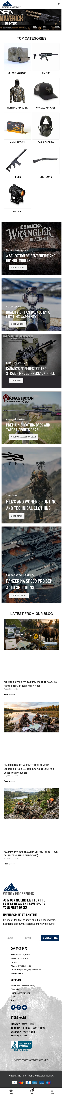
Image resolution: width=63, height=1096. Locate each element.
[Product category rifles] (17, 163)
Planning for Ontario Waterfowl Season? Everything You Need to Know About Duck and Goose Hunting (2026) (29, 768)
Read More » (9, 694)
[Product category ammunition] (17, 129)
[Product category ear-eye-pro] (45, 129)
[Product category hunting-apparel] (17, 94)
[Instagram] (18, 1007)
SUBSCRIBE (50, 938)
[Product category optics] (17, 198)
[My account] (59, 5)
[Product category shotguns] (45, 163)
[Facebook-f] (13, 1007)
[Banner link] (31, 248)
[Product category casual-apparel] (45, 94)
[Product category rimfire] (45, 59)
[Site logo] (11, 4)
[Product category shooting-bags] (17, 59)
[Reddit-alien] (24, 1007)
